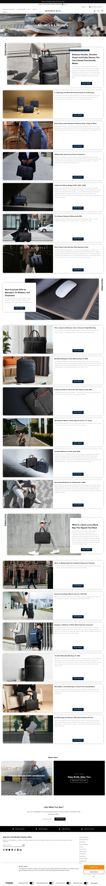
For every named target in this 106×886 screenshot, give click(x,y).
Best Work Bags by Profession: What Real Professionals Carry (73, 717)
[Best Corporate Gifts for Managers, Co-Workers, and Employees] (62, 299)
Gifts (35, 9)
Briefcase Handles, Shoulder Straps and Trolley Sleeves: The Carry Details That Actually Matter (85, 59)
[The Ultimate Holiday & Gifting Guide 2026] (28, 228)
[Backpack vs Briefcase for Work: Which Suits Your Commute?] (28, 637)
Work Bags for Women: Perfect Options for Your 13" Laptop (73, 420)
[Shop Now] (26, 778)
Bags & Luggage (8, 9)
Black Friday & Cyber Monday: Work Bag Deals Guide (71, 247)
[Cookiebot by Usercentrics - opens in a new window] (9, 883)
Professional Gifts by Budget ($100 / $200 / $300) (70, 185)
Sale (29, 9)
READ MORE (86, 83)
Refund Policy (82, 853)
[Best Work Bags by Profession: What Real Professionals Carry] (28, 729)
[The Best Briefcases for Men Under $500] (28, 463)
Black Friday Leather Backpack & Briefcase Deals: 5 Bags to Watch (75, 123)
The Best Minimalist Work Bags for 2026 (67, 656)
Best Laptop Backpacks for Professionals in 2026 (69, 482)
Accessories (21, 9)
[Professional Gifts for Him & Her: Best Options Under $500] (28, 401)
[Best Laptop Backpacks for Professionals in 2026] (28, 494)
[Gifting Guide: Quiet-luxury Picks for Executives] (28, 166)
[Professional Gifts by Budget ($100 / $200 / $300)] (28, 197)
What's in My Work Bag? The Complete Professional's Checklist (74, 563)
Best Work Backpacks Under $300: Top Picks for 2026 (71, 359)
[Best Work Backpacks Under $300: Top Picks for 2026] (28, 370)
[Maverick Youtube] (79, 778)
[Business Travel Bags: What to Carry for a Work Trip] (28, 606)
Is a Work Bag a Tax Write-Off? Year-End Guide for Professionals (74, 92)
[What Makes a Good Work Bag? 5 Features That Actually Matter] (28, 698)
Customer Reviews (83, 839)
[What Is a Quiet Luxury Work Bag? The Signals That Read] (44, 534)
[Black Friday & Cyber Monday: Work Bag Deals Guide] (28, 259)
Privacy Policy (82, 856)
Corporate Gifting (83, 844)
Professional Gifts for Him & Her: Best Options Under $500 (73, 389)
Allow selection (94, 872)
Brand (5, 12)
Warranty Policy (83, 851)
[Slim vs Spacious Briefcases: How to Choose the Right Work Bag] (28, 340)
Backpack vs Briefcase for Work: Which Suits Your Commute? (73, 625)
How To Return (83, 849)
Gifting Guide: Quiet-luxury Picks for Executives (69, 154)
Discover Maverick (83, 837)
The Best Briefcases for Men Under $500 (67, 451)
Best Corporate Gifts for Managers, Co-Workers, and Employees (17, 293)
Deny (94, 876)
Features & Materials (82, 50)
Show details (94, 883)
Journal (81, 846)
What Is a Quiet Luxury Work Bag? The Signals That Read (85, 526)
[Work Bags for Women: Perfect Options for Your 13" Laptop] (28, 432)
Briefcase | (73, 50)
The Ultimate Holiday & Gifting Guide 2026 (68, 216)
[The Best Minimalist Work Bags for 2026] (28, 667)
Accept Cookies (94, 867)
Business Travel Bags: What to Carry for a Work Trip (70, 594)
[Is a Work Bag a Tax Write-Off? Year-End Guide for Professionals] (28, 104)
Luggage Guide (83, 861)
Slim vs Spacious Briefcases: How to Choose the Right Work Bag (75, 328)
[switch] (51, 883)
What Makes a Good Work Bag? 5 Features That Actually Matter (74, 686)
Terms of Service (83, 858)
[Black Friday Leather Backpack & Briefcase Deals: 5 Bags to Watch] (28, 135)
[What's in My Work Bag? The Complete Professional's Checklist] (28, 575)
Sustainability (82, 842)
